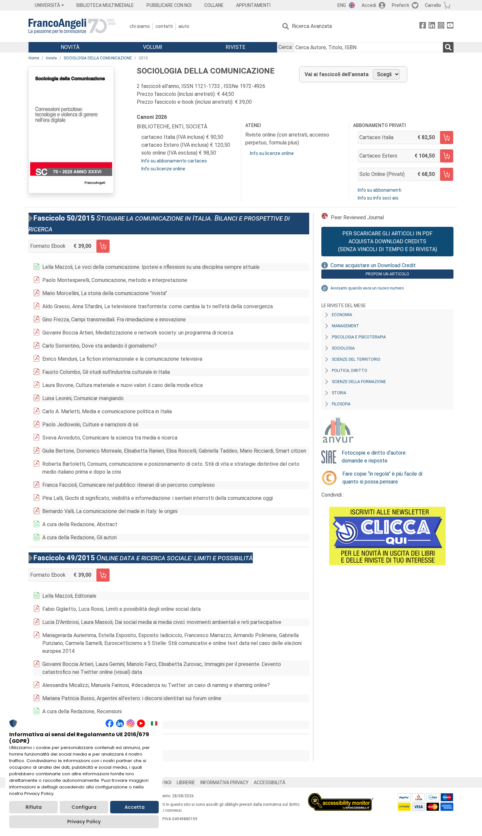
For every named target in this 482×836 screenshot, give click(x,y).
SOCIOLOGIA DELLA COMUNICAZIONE (98, 58)
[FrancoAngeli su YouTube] (450, 26)
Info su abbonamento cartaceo (174, 160)
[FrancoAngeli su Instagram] (441, 26)
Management (345, 326)
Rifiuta (34, 807)
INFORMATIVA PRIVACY (224, 782)
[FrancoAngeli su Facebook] (422, 26)
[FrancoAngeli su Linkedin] (432, 26)
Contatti (164, 26)
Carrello (433, 5)
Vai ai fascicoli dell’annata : (77, 756)
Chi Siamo (140, 26)
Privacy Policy (84, 821)
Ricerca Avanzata (312, 26)
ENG (341, 5)
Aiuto (183, 26)
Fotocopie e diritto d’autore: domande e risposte (374, 457)
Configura (83, 807)
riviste (51, 58)
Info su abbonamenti (379, 190)
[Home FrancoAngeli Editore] (72, 26)
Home (34, 58)
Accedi (369, 5)
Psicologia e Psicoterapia (359, 337)
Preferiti (400, 5)
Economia (342, 314)
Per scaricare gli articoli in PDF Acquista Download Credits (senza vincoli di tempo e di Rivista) (387, 241)
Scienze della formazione (359, 381)
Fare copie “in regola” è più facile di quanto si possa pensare (382, 478)
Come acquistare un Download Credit (373, 265)
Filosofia (341, 404)
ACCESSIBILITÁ (269, 782)
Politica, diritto (349, 370)
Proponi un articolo (387, 274)
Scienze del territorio (356, 359)
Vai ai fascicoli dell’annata (337, 74)
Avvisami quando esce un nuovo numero (367, 288)
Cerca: (285, 47)
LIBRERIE (186, 782)
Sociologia (343, 348)
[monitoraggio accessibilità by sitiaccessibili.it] (340, 797)
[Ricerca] (448, 47)
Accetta (135, 807)
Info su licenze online (163, 168)
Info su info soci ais (378, 198)
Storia (339, 393)
